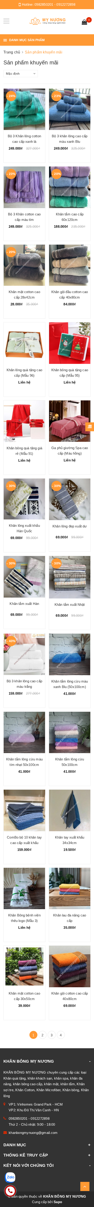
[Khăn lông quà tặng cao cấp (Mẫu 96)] (24, 343)
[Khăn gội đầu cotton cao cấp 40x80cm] (70, 265)
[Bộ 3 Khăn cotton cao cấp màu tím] (24, 187)
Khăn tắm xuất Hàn (24, 604)
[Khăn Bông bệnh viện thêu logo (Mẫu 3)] (24, 888)
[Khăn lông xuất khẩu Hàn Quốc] (24, 499)
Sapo (58, 1202)
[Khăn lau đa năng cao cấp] (70, 888)
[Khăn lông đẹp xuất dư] (70, 499)
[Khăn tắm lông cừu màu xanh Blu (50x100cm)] (70, 654)
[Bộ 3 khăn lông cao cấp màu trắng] (24, 654)
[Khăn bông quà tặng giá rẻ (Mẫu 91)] (24, 421)
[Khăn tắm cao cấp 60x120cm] (70, 187)
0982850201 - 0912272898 (54, 4)
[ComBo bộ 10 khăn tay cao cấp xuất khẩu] (24, 810)
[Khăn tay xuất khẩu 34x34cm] (70, 810)
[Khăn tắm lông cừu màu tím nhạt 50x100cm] (24, 732)
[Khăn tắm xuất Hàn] (24, 577)
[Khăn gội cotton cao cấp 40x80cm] (70, 966)
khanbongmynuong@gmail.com (33, 1133)
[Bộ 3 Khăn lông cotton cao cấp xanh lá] (24, 109)
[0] (84, 22)
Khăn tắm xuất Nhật (70, 604)
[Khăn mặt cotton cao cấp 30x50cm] (24, 966)
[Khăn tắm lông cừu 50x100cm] (70, 732)
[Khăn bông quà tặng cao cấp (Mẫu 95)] (70, 343)
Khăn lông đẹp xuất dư (69, 526)
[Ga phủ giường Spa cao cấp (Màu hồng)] (70, 421)
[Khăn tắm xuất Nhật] (70, 577)
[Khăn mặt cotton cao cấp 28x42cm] (24, 265)
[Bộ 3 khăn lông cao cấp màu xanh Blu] (70, 109)
